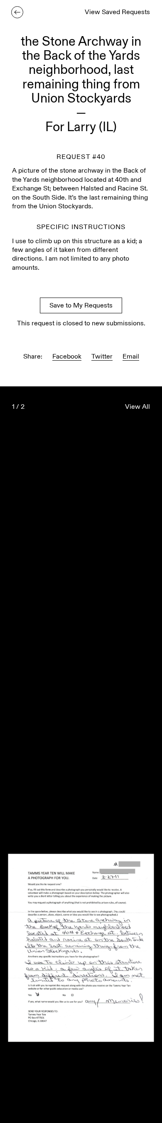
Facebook (66, 357)
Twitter (102, 357)
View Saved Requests (117, 13)
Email (131, 357)
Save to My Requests (81, 306)
